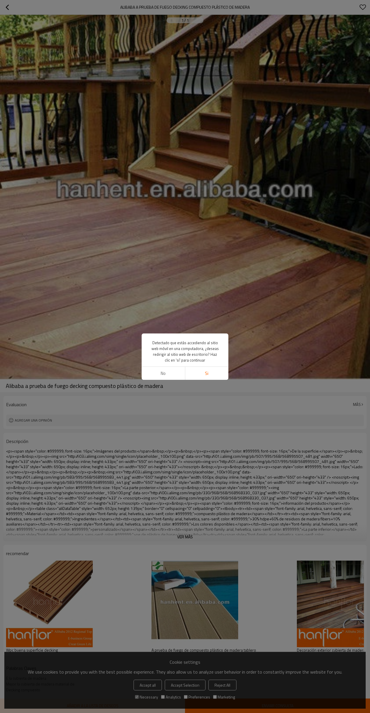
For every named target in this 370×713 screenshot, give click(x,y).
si (206, 373)
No (163, 373)
